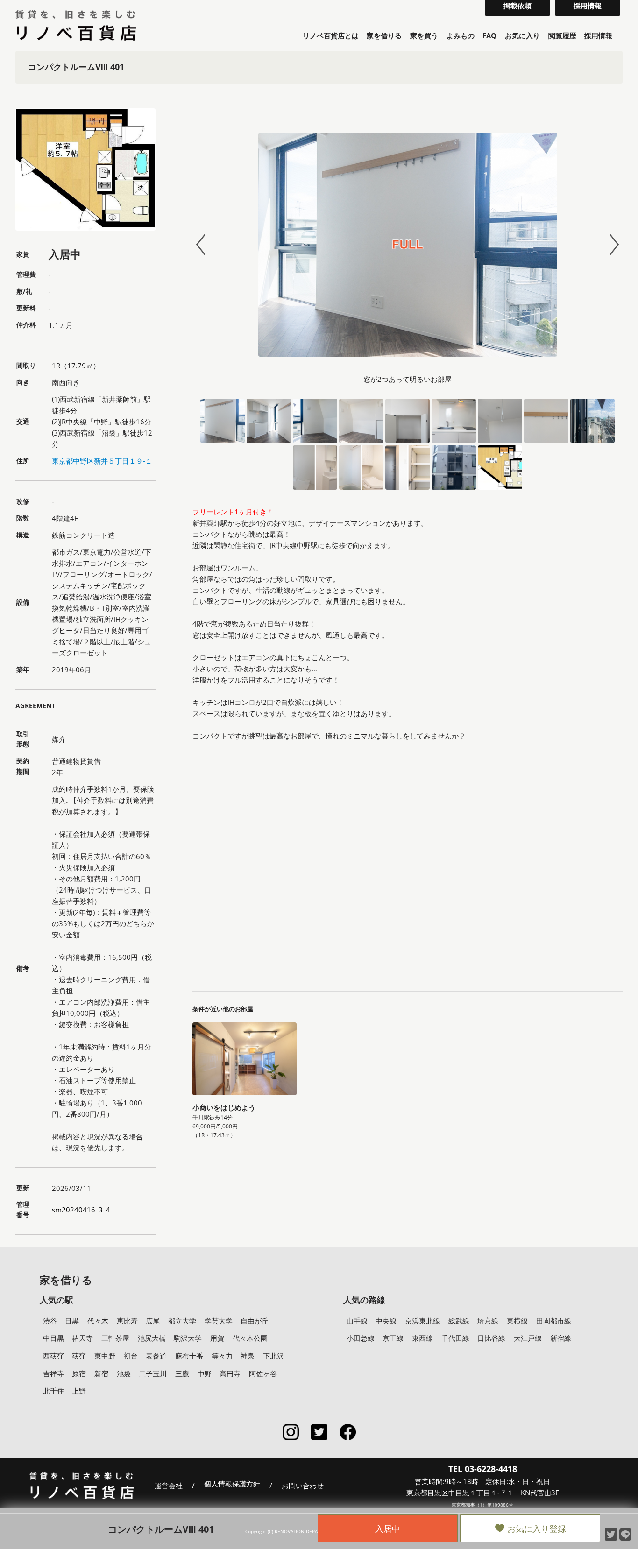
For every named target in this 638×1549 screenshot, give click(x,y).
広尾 (153, 1320)
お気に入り (522, 35)
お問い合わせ (303, 1485)
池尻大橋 (152, 1338)
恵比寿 (127, 1320)
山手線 (357, 1320)
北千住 (53, 1390)
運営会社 (169, 1485)
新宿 (101, 1373)
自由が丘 (255, 1320)
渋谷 (50, 1320)
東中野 (104, 1355)
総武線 (458, 1320)
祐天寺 (82, 1338)
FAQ (489, 35)
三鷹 (182, 1373)
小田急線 (361, 1338)
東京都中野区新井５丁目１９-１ (102, 460)
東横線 (517, 1320)
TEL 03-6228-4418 (482, 1468)
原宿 (79, 1373)
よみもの (461, 35)
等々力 (222, 1355)
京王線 (393, 1338)
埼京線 (487, 1320)
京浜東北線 (422, 1320)
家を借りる (384, 35)
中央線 (386, 1320)
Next (610, 244)
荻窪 (79, 1355)
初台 (131, 1355)
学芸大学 (219, 1320)
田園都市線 (553, 1320)
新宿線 (560, 1338)
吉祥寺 (53, 1373)
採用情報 (598, 35)
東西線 (422, 1338)
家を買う (424, 35)
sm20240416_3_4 (81, 1209)
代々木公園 (250, 1338)
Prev (204, 244)
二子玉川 (153, 1373)
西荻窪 (53, 1355)
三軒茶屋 (115, 1338)
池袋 (124, 1373)
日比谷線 (491, 1338)
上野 (79, 1390)
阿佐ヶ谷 (263, 1373)
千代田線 (455, 1338)
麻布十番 (189, 1355)
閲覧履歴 (562, 35)
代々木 (97, 1320)
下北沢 (273, 1355)
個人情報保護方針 (232, 1484)
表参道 (156, 1355)
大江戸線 (528, 1338)
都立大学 (182, 1320)
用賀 (217, 1338)
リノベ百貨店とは (331, 35)
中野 (205, 1373)
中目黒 (53, 1338)
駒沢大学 (188, 1338)
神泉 (248, 1355)
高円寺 (230, 1373)
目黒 (72, 1320)
